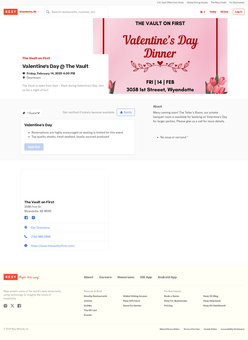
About (88, 277)
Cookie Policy (210, 329)
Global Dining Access (197, 2)
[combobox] (76, 11)
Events (88, 315)
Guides (88, 305)
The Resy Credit (218, 2)
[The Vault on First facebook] (26, 217)
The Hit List (90, 310)
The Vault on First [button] (36, 58)
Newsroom (125, 277)
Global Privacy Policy (170, 329)
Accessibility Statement (232, 329)
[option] (160, 56)
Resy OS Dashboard (214, 305)
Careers (105, 277)
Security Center (132, 305)
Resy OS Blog (210, 296)
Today (213, 11)
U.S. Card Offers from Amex (170, 2)
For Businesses (236, 2)
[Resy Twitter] (12, 305)
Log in (238, 11)
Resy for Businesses (175, 301)
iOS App (146, 277)
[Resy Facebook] (19, 305)
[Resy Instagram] (5, 305)
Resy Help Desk (212, 301)
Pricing (168, 305)
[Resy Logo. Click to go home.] (11, 12)
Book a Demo (171, 296)
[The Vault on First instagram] (33, 217)
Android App (167, 277)
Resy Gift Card (131, 301)
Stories (88, 301)
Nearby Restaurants (95, 296)
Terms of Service (192, 329)
